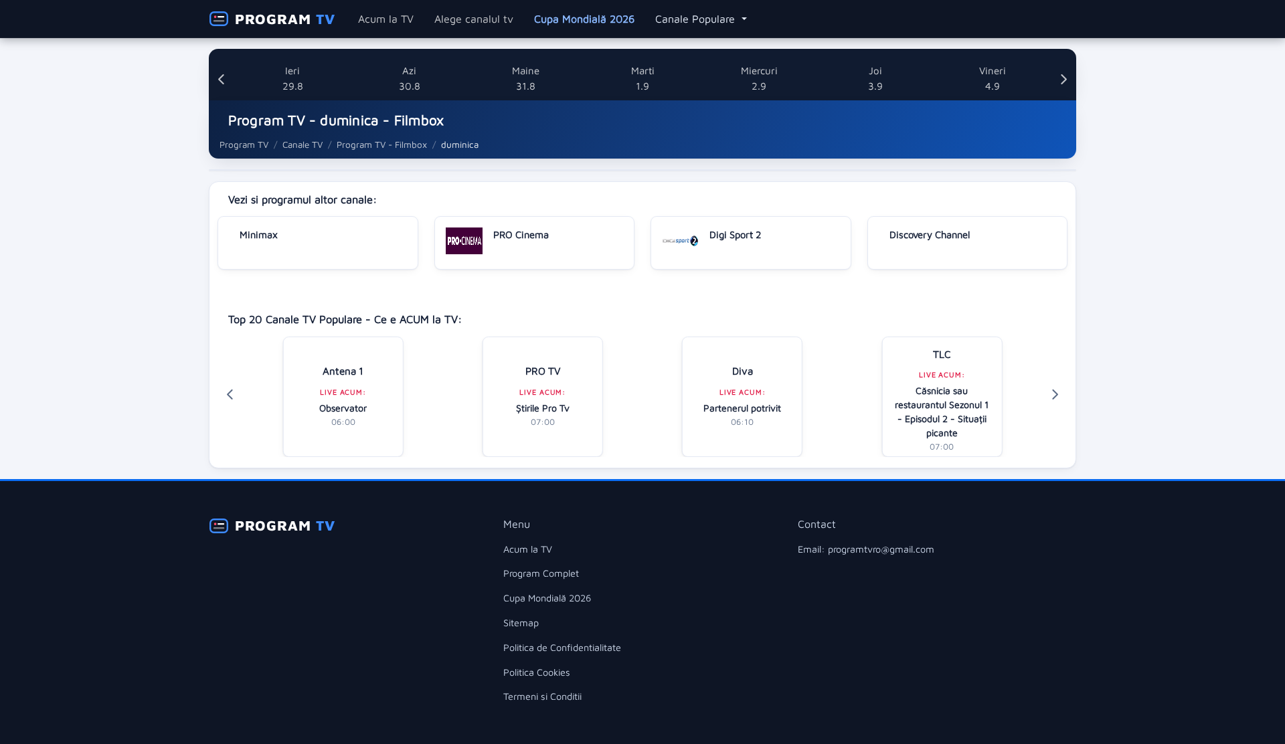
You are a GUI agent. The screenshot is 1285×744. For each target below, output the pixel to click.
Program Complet (541, 573)
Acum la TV (386, 19)
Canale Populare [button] (696, 19)
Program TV (244, 144)
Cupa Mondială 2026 (584, 19)
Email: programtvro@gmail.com (866, 549)
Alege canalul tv (473, 19)
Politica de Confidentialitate (562, 647)
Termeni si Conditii (542, 696)
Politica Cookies (536, 672)
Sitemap (521, 622)
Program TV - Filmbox (382, 144)
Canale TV (302, 144)
